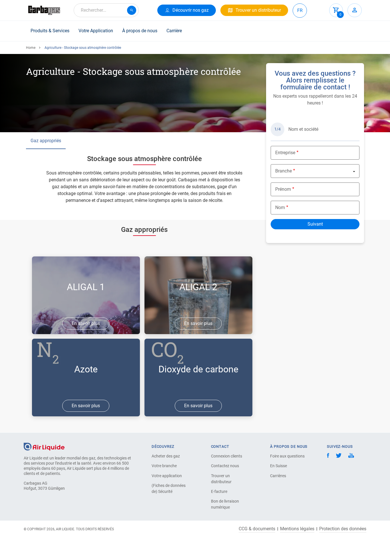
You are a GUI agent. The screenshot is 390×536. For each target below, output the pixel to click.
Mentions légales (297, 529)
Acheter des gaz (166, 456)
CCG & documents (257, 529)
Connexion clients (226, 456)
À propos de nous (139, 30)
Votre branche (164, 465)
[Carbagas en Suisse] (44, 10)
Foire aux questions (287, 456)
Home (30, 47)
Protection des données (342, 529)
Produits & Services (50, 30)
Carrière (174, 30)
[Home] (44, 446)
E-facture (219, 491)
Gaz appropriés (46, 140)
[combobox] (106, 10)
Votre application (167, 475)
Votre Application (96, 30)
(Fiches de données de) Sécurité (169, 488)
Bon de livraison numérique (225, 504)
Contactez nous (225, 465)
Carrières (278, 475)
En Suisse (278, 465)
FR (300, 10)
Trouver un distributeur (221, 478)
